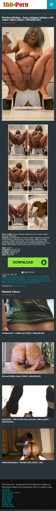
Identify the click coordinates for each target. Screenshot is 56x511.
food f (37, 283)
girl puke (21, 279)
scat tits (23, 276)
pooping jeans (8, 281)
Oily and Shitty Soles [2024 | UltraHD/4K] (21, 376)
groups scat (44, 279)
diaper (13, 279)
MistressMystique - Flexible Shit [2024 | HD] (22, 462)
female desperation (38, 281)
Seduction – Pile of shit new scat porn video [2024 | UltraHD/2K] (26, 421)
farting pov (19, 278)
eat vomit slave (26, 283)
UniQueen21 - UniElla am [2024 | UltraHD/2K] (23, 333)
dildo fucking (42, 278)
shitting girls (12, 276)
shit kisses (30, 278)
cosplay (5, 279)
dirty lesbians (35, 276)
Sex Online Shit (20, 286)
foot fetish (13, 283)
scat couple (32, 279)
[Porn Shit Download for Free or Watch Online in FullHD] (16, 4)
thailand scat (22, 281)
